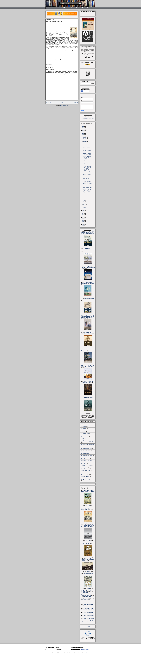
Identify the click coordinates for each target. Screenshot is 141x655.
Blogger (87, 652)
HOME (48, 7)
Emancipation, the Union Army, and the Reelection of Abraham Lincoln (87, 609)
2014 (83, 213)
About (88, 7)
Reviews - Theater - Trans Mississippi (87, 472)
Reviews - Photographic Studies (86, 465)
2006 (83, 224)
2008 (83, 221)
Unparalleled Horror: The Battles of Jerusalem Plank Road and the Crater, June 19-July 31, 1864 (87, 365)
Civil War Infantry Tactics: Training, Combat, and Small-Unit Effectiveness (87, 605)
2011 (83, 217)
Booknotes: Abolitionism (87, 174)
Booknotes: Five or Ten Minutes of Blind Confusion (86, 145)
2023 (83, 129)
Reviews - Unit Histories (85, 476)
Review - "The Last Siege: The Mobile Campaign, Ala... (87, 154)
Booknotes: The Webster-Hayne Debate (87, 182)
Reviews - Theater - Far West (85, 470)
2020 (83, 133)
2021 (83, 131)
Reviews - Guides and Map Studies (86, 460)
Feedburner (88, 626)
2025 (83, 126)
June (84, 200)
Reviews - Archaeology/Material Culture (87, 444)
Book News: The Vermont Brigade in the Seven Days (87, 151)
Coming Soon (83, 431)
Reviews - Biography (84, 446)
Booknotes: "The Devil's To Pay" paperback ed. (87, 185)
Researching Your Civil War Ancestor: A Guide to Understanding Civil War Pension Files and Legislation (88, 266)
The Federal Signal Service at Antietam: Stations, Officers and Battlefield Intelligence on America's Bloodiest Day (87, 349)
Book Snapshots (83, 428)
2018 (83, 136)
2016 (83, 210)
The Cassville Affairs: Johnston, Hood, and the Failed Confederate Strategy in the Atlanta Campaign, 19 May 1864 (87, 508)
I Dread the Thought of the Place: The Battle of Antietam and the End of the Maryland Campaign (87, 525)
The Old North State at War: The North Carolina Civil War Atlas (87, 601)
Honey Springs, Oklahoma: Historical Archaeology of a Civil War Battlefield (87, 491)
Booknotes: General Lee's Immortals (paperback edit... (87, 163)
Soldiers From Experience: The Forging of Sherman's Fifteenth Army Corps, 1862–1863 (87, 543)
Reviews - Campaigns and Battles (86, 448)
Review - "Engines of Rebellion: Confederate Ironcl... (87, 179)
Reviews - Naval (83, 463)
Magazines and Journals (85, 436)
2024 (83, 127)
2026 (83, 124)
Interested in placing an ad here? (87, 43)
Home (62, 102)
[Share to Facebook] (50, 64)
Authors (82, 423)
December (85, 137)
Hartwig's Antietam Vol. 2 (87, 173)
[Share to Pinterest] (51, 64)
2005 (83, 225)
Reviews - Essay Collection (85, 458)
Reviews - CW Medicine (85, 453)
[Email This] (46, 64)
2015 (83, 211)
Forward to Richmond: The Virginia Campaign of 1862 (87, 382)
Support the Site (74, 7)
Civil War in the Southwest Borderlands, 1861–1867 (87, 598)
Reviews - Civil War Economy (86, 450)
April (84, 203)
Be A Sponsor (65, 7)
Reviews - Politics (84, 467)
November (85, 138)
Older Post (76, 102)
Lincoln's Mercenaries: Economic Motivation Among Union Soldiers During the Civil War (87, 595)
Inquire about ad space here (87, 78)
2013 (83, 214)
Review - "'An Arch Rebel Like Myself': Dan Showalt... (87, 169)
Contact (82, 7)
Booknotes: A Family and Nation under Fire (87, 190)
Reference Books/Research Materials (87, 441)
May (84, 201)
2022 (83, 130)
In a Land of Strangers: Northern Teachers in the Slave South (87, 283)
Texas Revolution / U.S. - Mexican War (87, 479)
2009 (83, 220)
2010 (83, 218)
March (84, 204)
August (84, 142)
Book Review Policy (56, 7)
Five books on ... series (85, 433)
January (84, 207)
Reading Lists (83, 440)
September (85, 141)
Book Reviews (83, 426)
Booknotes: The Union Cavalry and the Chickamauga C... (86, 148)
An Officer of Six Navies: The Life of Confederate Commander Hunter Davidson (87, 398)
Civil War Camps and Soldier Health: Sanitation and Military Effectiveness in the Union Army (87, 299)
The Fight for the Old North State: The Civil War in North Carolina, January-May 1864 (87, 591)
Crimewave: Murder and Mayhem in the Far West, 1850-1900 (87, 333)
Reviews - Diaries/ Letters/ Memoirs (86, 455)
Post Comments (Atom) (64, 105)
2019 (83, 134)
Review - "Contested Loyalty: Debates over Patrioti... (87, 188)
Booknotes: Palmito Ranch (87, 171)
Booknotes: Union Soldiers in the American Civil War (87, 167)
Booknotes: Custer (86, 197)
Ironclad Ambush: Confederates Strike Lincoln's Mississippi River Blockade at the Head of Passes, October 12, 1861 (87, 249)
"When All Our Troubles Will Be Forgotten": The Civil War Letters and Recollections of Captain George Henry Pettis (87, 233)
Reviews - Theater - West (85, 474)
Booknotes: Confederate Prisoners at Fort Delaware (87, 157)
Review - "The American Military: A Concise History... (86, 195)
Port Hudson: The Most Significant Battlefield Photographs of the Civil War (87, 559)
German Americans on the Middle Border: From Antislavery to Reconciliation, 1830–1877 (87, 574)
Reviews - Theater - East (85, 468)
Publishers (82, 438)
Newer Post (48, 102)
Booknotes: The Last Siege (87, 183)
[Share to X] (49, 64)
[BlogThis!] (47, 64)
